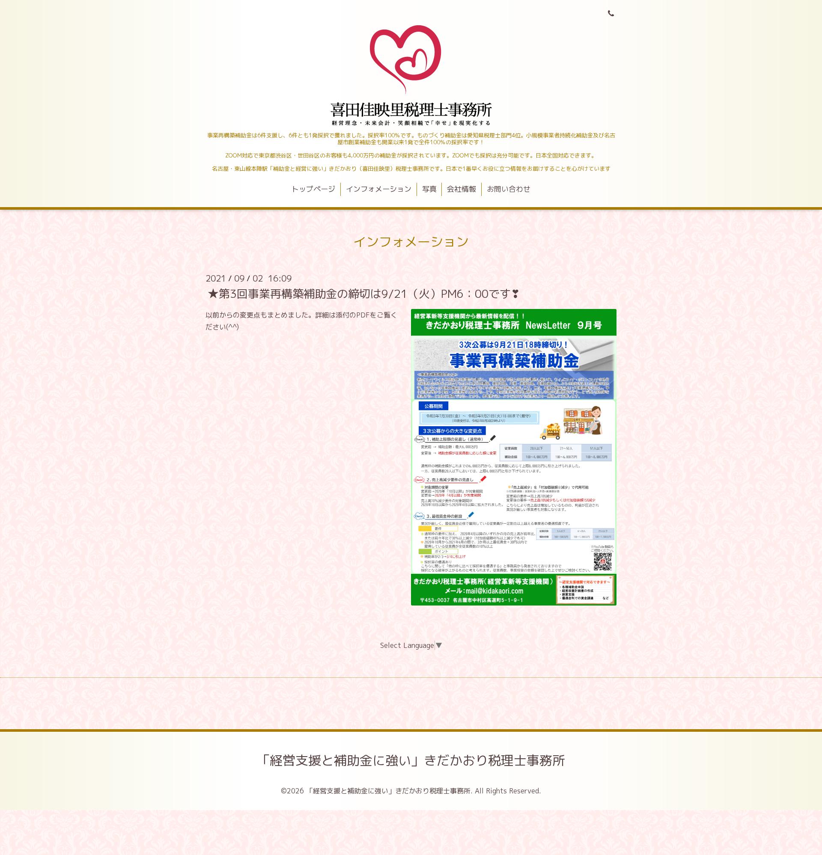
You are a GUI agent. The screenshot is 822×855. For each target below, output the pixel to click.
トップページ (313, 189)
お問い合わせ (508, 189)
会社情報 (461, 189)
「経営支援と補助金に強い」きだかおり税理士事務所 (411, 760)
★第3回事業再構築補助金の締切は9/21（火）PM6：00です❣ (364, 293)
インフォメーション (378, 189)
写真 (429, 189)
